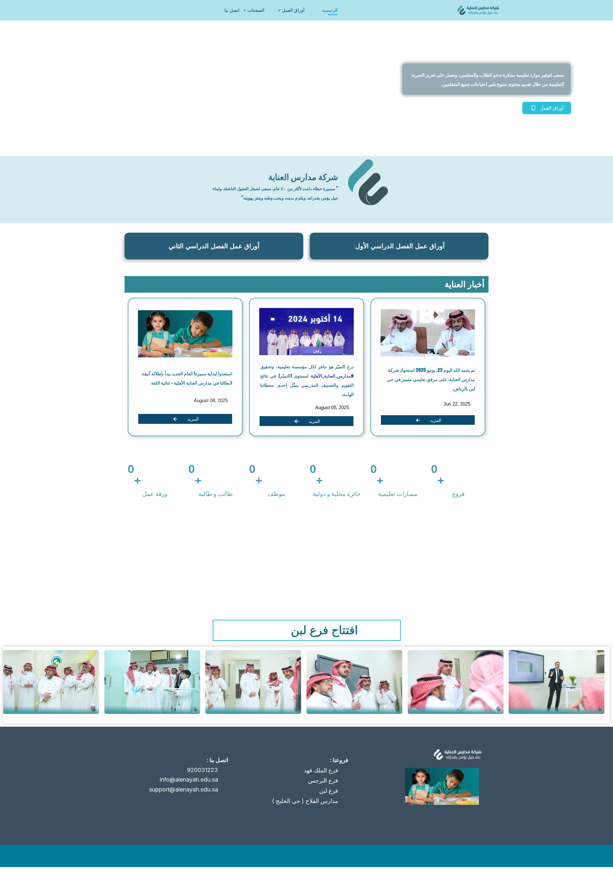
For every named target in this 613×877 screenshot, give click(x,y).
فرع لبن (328, 790)
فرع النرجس (323, 780)
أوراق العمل (293, 10)
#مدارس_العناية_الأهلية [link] (331, 375)
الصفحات (255, 10)
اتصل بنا (231, 10)
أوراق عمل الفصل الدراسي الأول (400, 246)
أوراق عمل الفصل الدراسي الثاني (214, 246)
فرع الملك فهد (321, 770)
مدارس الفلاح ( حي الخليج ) (305, 801)
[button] (11, 680)
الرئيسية (329, 10)
